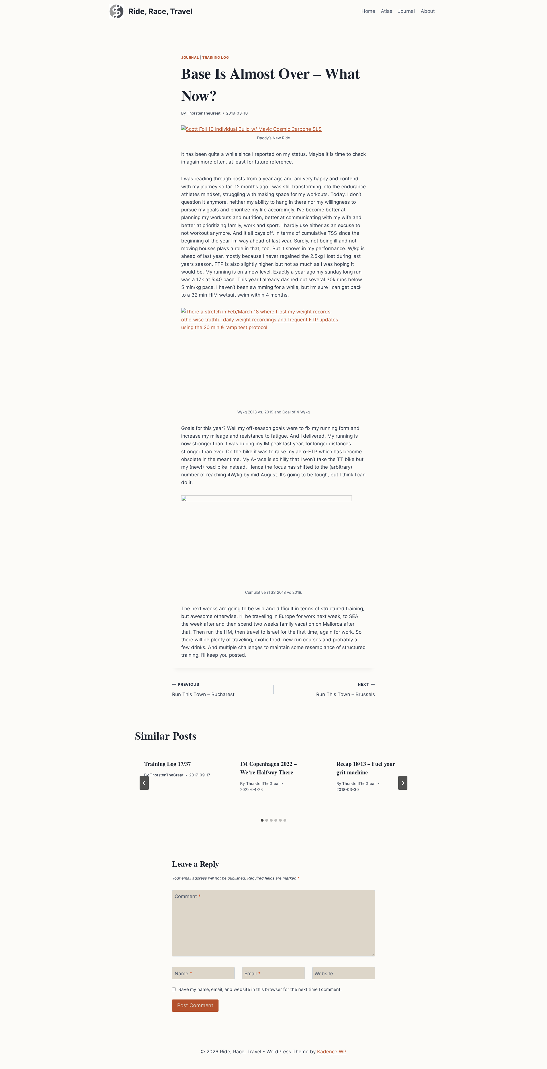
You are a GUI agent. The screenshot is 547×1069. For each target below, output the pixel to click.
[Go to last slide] (144, 783)
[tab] (262, 820)
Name (183, 973)
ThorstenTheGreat (204, 113)
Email (252, 973)
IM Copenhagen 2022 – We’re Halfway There (268, 768)
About (428, 11)
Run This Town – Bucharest (203, 689)
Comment (188, 896)
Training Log (215, 57)
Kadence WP (331, 1051)
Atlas (386, 11)
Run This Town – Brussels (345, 689)
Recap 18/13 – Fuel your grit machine (365, 768)
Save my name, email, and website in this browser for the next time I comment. (260, 989)
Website (324, 973)
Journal (406, 11)
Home (368, 11)
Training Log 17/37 (167, 764)
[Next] (402, 783)
